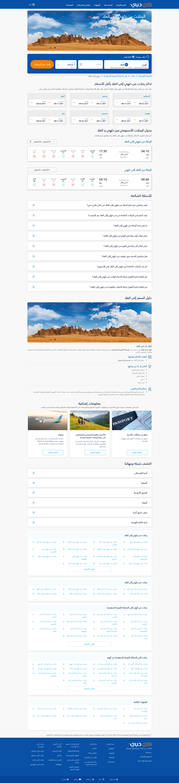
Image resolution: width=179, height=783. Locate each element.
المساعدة (69, 5)
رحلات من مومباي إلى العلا (46, 593)
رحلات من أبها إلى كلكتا (139, 668)
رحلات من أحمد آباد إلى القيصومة (139, 630)
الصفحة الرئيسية (145, 75)
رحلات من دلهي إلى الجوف (77, 542)
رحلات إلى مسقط (37, 755)
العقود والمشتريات (72, 755)
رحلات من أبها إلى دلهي (78, 664)
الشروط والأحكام (146, 756)
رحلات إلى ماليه (38, 760)
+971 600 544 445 (144, 761)
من (146, 62)
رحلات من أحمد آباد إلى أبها (137, 614)
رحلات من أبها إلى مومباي (47, 668)
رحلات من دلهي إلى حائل (77, 563)
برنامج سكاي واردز (83, 5)
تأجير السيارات (56, 751)
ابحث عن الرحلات (42, 64)
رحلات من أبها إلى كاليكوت (46, 664)
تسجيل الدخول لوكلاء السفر (74, 768)
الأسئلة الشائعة (73, 751)
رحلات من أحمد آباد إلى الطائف (108, 622)
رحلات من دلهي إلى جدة (108, 563)
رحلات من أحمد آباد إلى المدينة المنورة (108, 630)
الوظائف (58, 764)
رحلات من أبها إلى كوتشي (107, 668)
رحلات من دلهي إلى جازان (138, 563)
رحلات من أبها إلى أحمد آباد (137, 664)
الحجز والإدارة (121, 5)
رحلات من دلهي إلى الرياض (137, 549)
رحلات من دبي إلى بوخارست (140, 709)
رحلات (132, 75)
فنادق (59, 755)
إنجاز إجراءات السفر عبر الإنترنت (72, 745)
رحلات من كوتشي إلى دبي (77, 715)
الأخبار (95, 748)
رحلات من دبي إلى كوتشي (107, 708)
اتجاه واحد (127, 57)
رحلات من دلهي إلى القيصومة (140, 557)
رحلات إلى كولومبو (37, 764)
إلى (123, 62)
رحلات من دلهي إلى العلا (77, 549)
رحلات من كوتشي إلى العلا (107, 593)
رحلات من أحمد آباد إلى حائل (76, 635)
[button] (89, 205)
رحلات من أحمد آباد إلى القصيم (48, 622)
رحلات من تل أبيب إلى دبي (137, 723)
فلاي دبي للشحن (91, 757)
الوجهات (97, 5)
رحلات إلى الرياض (37, 751)
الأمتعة (111, 757)
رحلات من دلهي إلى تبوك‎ (47, 556)
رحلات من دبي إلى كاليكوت (77, 708)
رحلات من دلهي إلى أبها (138, 542)
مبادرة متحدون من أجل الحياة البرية (90, 763)
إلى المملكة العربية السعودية (115, 75)
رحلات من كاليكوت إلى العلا (46, 589)
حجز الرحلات (110, 744)
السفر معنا (108, 5)
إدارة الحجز (93, 744)
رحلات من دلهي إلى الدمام (46, 542)
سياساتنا (148, 752)
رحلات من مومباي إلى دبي (46, 715)
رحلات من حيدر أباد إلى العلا (107, 589)
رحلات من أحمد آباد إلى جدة (107, 635)
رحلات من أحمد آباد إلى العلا (137, 589)
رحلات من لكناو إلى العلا (78, 593)
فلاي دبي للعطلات (54, 760)
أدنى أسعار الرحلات (57, 745)
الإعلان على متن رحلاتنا (73, 761)
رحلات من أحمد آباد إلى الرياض (139, 622)
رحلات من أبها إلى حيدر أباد (107, 664)
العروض (111, 748)
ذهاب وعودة (141, 57)
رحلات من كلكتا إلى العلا (138, 593)
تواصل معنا (92, 753)
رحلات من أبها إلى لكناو (78, 668)
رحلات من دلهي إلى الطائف (107, 549)
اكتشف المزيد (137, 452)
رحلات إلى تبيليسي (40, 745)
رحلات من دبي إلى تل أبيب (46, 708)
